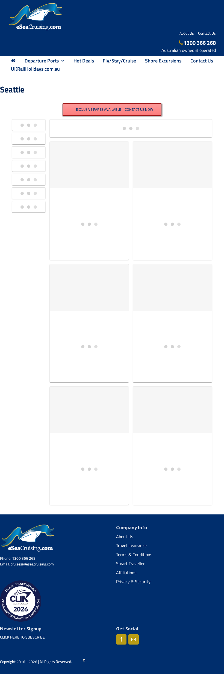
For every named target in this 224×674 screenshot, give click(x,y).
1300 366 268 (200, 42)
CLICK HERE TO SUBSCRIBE (22, 637)
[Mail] (133, 639)
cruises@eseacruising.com (32, 564)
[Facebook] (121, 639)
